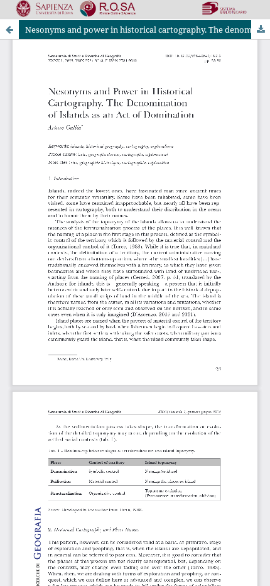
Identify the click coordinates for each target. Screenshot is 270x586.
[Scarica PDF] (260, 29)
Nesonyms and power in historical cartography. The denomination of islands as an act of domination (147, 29)
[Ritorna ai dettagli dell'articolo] (9, 29)
